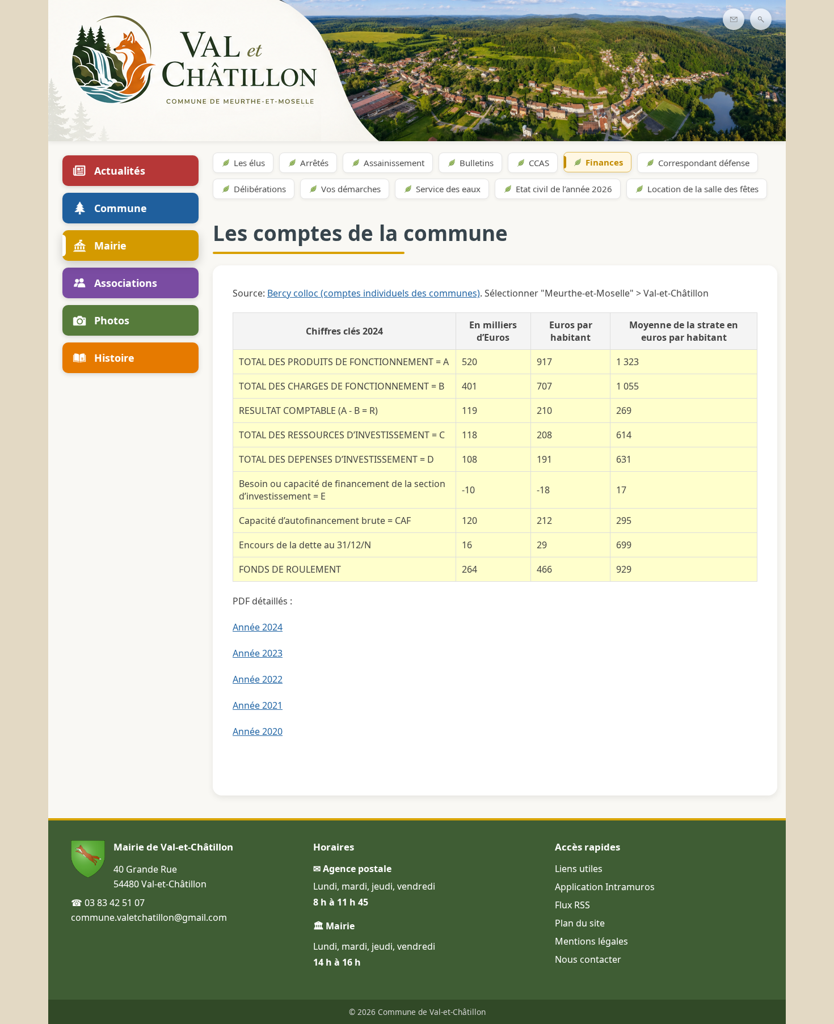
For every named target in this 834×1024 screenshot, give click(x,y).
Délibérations (260, 188)
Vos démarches (351, 188)
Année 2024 (258, 627)
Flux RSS (572, 905)
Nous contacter (588, 959)
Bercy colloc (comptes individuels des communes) (373, 293)
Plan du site (580, 923)
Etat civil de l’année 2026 (564, 188)
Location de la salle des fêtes (703, 188)
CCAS (539, 162)
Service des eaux (448, 188)
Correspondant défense (703, 162)
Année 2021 (258, 705)
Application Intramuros (605, 887)
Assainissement (394, 162)
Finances (604, 162)
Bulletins (477, 162)
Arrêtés (314, 162)
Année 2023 (258, 653)
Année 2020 (258, 731)
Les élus (249, 162)
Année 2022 (258, 679)
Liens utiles (579, 868)
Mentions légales (591, 941)
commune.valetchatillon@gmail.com (149, 917)
